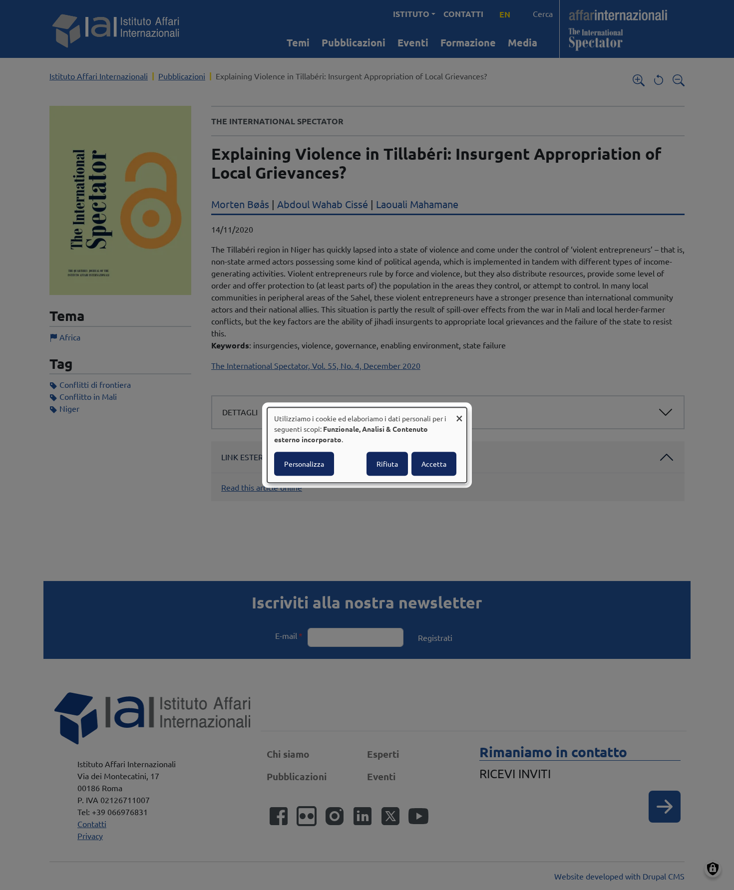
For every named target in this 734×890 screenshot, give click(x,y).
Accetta (433, 463)
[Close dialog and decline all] (459, 413)
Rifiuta (387, 463)
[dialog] (367, 445)
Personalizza (304, 463)
